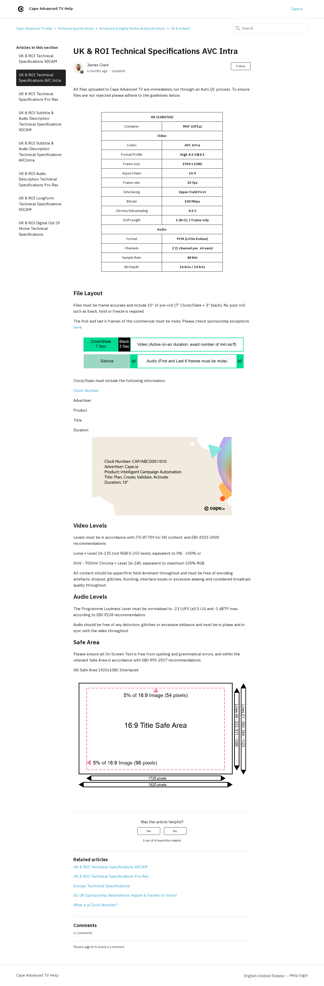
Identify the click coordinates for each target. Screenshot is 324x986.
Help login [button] (298, 975)
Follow (240, 66)
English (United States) (264, 976)
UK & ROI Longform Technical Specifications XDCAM (40, 204)
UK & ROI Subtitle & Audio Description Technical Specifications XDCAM (40, 121)
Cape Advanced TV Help (34, 28)
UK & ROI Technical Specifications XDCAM (38, 58)
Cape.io (297, 9)
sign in (89, 947)
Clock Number (86, 390)
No (175, 831)
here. (78, 327)
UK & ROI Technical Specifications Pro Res (38, 96)
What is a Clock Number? (95, 904)
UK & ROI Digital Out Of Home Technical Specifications (39, 228)
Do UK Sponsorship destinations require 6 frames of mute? (125, 895)
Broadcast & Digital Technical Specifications (132, 28)
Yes (148, 831)
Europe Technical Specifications (101, 885)
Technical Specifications (76, 28)
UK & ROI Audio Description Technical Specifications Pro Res (38, 179)
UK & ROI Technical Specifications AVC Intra (40, 77)
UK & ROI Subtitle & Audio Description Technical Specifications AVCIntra (40, 152)
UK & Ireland (180, 28)
